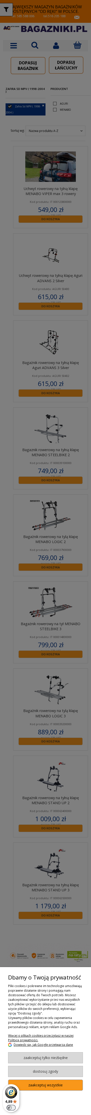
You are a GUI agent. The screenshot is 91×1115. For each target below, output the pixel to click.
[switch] (11, 1107)
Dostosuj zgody (45, 1071)
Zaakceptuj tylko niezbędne (46, 1057)
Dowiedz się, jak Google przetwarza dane (43, 1045)
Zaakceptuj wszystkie (45, 1085)
